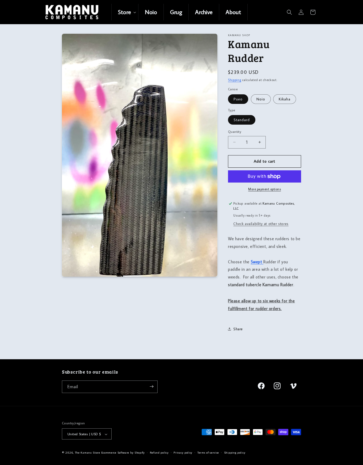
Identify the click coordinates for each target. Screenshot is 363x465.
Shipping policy (235, 452)
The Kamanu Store (87, 453)
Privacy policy (183, 452)
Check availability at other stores (260, 223)
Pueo (238, 99)
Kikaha (284, 99)
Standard (242, 119)
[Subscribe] (151, 386)
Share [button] (238, 329)
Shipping (234, 80)
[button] (125, 12)
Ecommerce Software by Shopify (123, 453)
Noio (260, 99)
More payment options (264, 189)
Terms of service (208, 452)
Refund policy (159, 452)
